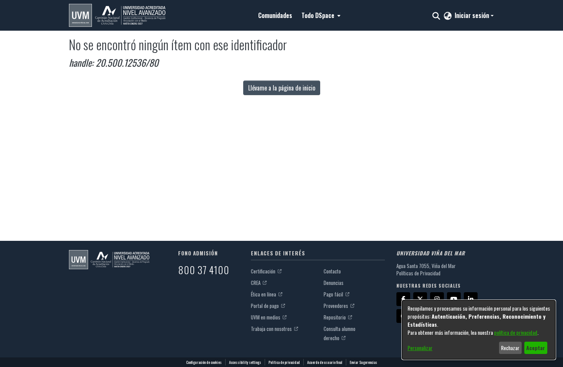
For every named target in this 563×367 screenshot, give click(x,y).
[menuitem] (320, 15)
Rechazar (510, 348)
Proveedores (336, 305)
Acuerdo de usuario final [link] (324, 362)
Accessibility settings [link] (245, 362)
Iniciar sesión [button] (473, 15)
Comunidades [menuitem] (275, 15)
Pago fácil (334, 294)
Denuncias (334, 282)
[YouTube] (454, 299)
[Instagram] (437, 299)
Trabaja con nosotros (272, 328)
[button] (117, 15)
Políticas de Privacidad (418, 273)
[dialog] (478, 329)
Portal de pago (265, 305)
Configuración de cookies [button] (204, 362)
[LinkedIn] (471, 299)
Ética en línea (264, 294)
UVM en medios (266, 317)
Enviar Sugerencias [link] (363, 362)
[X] (420, 299)
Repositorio (335, 317)
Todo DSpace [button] (317, 15)
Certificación (264, 271)
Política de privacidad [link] (284, 362)
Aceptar (535, 348)
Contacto (332, 271)
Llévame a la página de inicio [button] (281, 87)
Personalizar (420, 348)
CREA (256, 282)
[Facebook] (403, 299)
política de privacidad (515, 332)
